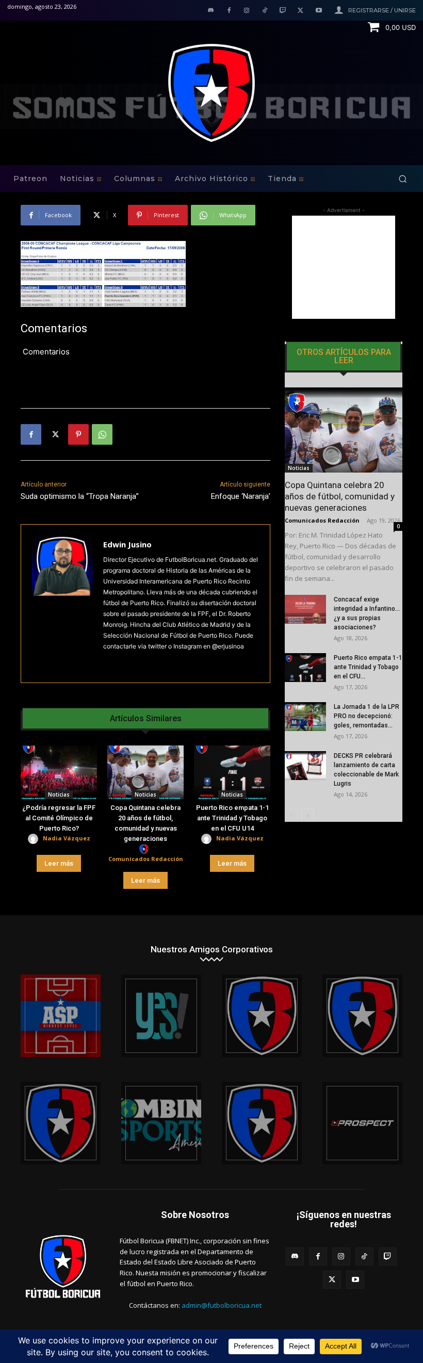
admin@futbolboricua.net (222, 1305)
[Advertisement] (343, 267)
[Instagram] (247, 11)
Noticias (59, 794)
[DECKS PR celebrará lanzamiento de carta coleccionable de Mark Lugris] (305, 765)
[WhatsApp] (102, 434)
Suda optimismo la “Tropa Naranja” (80, 496)
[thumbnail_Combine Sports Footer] (161, 1123)
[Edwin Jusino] (62, 604)
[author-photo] (34, 839)
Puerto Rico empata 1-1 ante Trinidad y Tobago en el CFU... (368, 667)
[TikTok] (265, 11)
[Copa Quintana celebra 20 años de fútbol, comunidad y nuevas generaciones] (145, 772)
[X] (300, 11)
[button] (402, 179)
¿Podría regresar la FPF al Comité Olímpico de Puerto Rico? (58, 818)
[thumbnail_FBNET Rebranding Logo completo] (262, 1016)
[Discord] (211, 11)
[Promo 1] (61, 1016)
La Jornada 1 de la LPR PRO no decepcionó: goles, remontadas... (366, 716)
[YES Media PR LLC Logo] (161, 1016)
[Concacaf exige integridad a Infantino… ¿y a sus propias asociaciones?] (305, 609)
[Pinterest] (78, 434)
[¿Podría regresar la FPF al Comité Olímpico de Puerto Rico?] (59, 772)
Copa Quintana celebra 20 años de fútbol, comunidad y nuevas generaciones (340, 496)
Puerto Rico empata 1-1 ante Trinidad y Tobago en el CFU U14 (232, 818)
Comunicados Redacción (145, 859)
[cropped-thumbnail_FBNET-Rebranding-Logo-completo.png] (362, 1016)
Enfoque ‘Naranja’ (240, 496)
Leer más (58, 863)
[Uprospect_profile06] (362, 1123)
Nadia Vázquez (66, 838)
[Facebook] (229, 11)
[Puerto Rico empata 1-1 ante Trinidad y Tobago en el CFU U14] (232, 772)
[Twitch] (283, 11)
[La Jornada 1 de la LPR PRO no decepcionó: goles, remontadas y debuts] (305, 716)
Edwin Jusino (127, 544)
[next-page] (307, 815)
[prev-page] (291, 815)
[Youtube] (319, 11)
